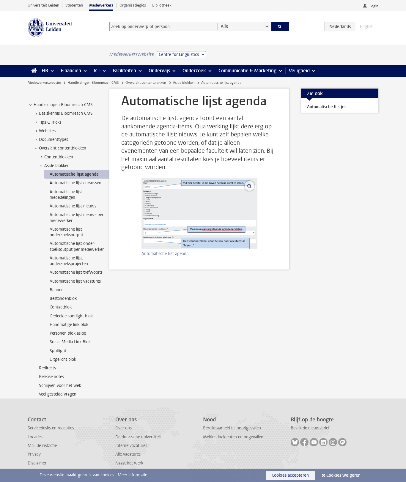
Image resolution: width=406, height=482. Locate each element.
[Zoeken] (280, 26)
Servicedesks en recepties (51, 428)
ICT (97, 70)
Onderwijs (159, 70)
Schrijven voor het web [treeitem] (60, 385)
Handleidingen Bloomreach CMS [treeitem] (63, 105)
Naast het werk (129, 463)
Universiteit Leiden (43, 5)
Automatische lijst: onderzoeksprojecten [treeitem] (69, 261)
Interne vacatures (131, 445)
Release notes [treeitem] (51, 376)
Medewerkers (101, 5)
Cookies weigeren (343, 475)
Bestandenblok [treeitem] (63, 298)
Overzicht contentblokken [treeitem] (62, 148)
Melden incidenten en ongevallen (233, 437)
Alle (224, 26)
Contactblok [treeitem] (61, 307)
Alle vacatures (128, 454)
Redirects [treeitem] (47, 368)
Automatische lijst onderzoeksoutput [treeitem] (66, 232)
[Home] (33, 71)
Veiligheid (299, 70)
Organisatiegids (132, 5)
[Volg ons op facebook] (304, 442)
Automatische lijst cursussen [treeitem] (75, 183)
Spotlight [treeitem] (58, 351)
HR (45, 70)
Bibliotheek (161, 5)
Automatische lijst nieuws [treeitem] (73, 206)
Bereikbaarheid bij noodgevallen (232, 428)
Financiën (71, 70)
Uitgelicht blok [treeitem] (63, 359)
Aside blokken (184, 82)
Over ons (123, 428)
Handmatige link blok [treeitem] (69, 324)
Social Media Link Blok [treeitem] (70, 342)
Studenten (74, 5)
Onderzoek (194, 70)
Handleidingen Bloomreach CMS (93, 82)
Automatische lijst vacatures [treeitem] (75, 281)
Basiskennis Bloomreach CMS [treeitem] (66, 113)
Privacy (34, 454)
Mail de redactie (42, 445)
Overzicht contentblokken (145, 82)
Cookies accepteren (290, 475)
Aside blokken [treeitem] (57, 165)
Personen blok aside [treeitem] (68, 333)
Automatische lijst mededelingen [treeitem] (66, 194)
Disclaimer (37, 463)
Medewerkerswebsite (44, 82)
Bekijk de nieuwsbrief (310, 428)
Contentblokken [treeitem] (58, 157)
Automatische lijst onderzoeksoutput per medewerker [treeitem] (77, 246)
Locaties (35, 437)
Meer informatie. (133, 475)
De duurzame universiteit (138, 437)
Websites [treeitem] (47, 131)
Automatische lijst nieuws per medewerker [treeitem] (76, 217)
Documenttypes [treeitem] (53, 139)
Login (373, 6)
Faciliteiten (124, 70)
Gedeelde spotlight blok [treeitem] (71, 316)
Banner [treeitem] (56, 290)
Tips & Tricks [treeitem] (50, 122)
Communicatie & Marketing (247, 70)
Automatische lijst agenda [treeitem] (74, 174)
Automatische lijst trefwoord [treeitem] (76, 272)
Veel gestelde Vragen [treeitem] (57, 394)
